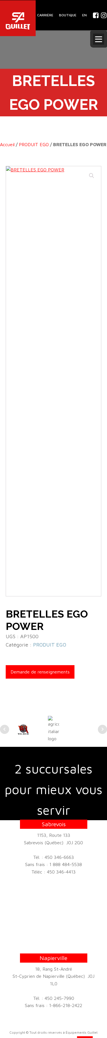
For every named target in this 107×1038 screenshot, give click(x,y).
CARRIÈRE (45, 15)
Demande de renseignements (40, 671)
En (84, 15)
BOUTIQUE (67, 15)
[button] (91, 176)
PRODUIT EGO (34, 144)
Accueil (7, 144)
